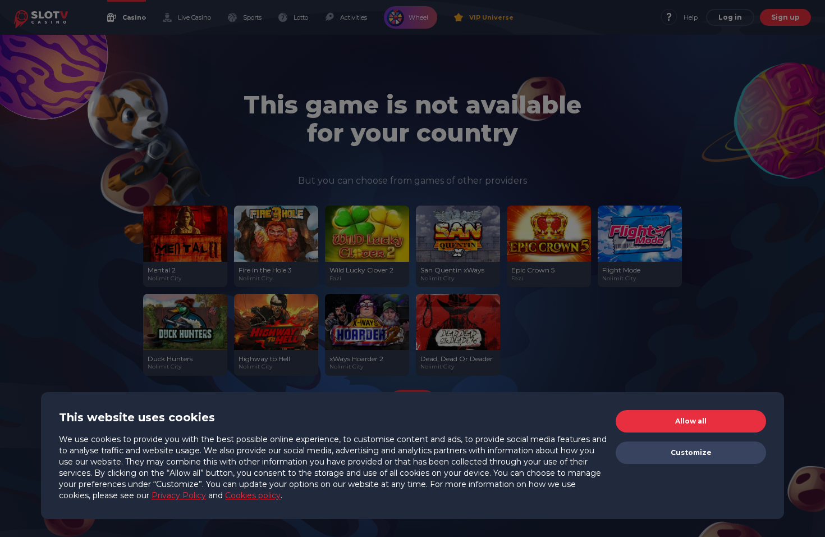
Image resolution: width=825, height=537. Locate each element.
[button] (691, 421)
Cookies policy (253, 495)
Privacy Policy (179, 495)
